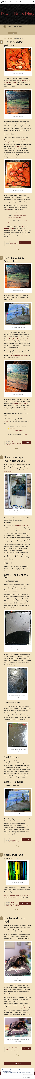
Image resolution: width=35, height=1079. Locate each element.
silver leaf (8, 444)
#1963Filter (13, 429)
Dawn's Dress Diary (17, 13)
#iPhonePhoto (15, 215)
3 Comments (26, 442)
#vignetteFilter (23, 215)
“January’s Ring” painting (14, 43)
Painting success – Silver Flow (15, 259)
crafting (11, 1051)
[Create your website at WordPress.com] (17, 2)
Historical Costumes (13, 29)
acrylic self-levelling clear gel (20, 403)
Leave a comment (25, 242)
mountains (8, 842)
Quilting (17, 1047)
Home (9, 26)
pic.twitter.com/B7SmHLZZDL (15, 431)
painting (12, 245)
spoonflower (16, 905)
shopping (10, 905)
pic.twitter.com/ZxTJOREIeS (15, 217)
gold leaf (8, 245)
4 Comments (26, 1048)
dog (17, 1051)
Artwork (12, 242)
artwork (15, 243)
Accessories (29, 29)
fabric (11, 904)
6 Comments (26, 839)
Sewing (12, 902)
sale (7, 905)
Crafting (12, 1047)
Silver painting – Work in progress (14, 458)
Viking (22, 29)
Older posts (12, 33)
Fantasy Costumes (18, 26)
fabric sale (15, 904)
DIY (14, 1051)
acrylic (11, 243)
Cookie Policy (28, 1072)
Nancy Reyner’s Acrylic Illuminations (19, 339)
